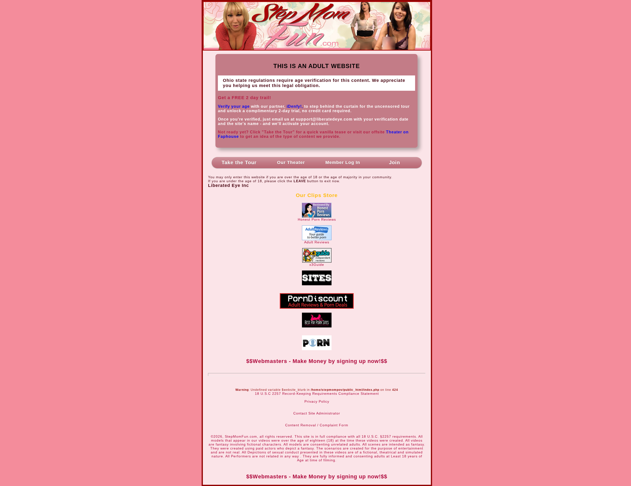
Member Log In (342, 162)
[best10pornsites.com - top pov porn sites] (317, 284)
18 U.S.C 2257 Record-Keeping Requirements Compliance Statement (317, 394)
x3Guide (316, 265)
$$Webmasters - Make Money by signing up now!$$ (316, 361)
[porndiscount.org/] (317, 307)
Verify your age (234, 106)
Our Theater (291, 162)
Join (394, 162)
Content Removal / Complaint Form (316, 425)
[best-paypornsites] (317, 326)
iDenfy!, (295, 106)
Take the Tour (239, 162)
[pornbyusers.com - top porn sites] (317, 349)
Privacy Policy (316, 401)
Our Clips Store (317, 195)
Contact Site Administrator (316, 413)
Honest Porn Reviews (317, 219)
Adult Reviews (316, 242)
